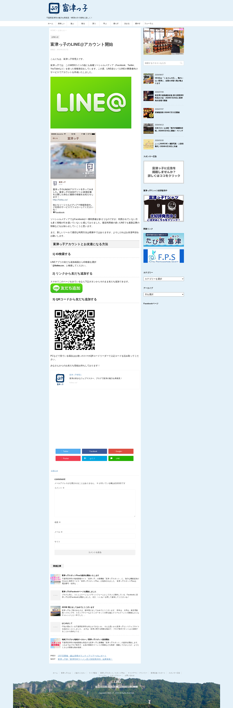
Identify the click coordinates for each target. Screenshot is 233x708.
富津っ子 (68, 8)
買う (94, 24)
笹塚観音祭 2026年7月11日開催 (167, 112)
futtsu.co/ (73, 382)
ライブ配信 (93, 673)
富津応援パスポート (158, 673)
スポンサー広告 (174, 673)
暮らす (116, 24)
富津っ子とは (66, 673)
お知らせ (54, 471)
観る (83, 24)
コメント (59, 488)
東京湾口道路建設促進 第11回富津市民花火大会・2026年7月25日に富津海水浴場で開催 (169, 98)
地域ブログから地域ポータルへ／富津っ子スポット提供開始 (85, 639)
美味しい (61, 24)
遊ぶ (72, 24)
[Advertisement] (94, 418)
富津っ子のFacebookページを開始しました (79, 592)
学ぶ (105, 24)
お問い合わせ (129, 675)
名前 (57, 522)
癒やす (138, 24)
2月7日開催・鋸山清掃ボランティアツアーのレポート (82, 656)
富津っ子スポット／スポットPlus (112, 673)
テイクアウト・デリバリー (137, 673)
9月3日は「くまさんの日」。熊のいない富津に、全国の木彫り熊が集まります (169, 80)
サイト (57, 542)
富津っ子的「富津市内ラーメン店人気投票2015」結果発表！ (85, 659)
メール (58, 532)
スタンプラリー (115, 675)
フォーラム (148, 24)
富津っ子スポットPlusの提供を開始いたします (80, 575)
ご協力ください (79, 673)
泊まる (127, 24)
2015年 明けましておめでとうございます (78, 607)
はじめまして (67, 623)
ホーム (50, 24)
